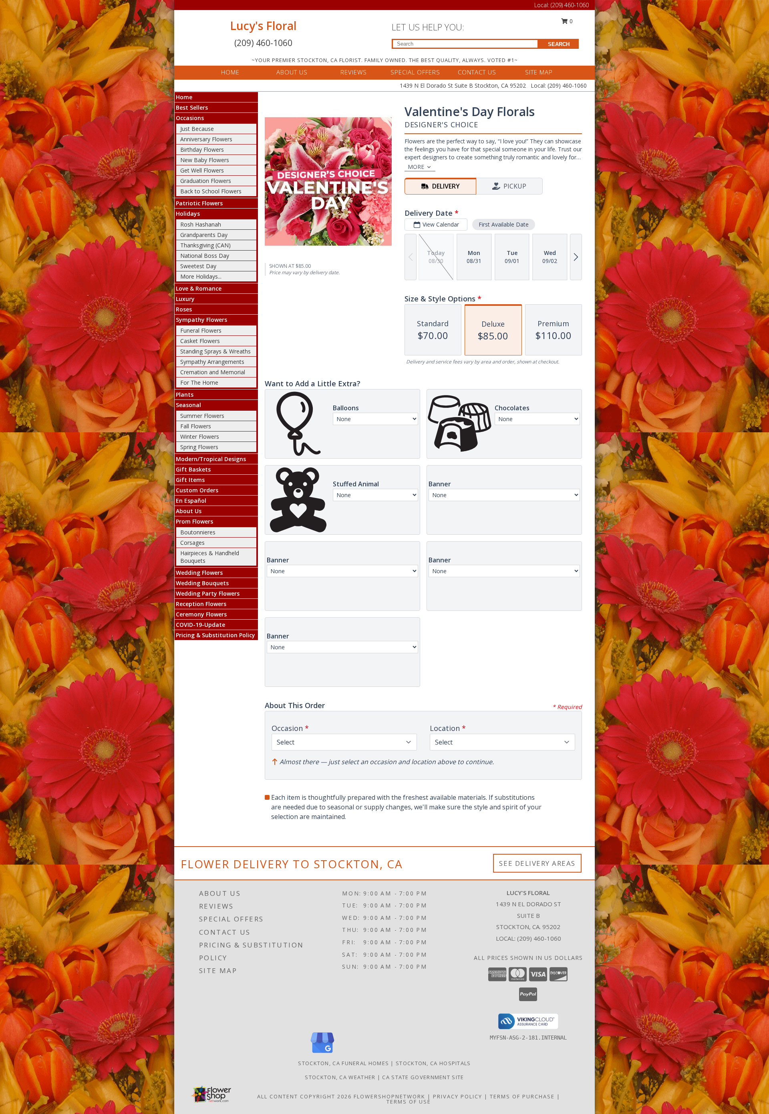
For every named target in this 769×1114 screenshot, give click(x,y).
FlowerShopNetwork (389, 1096)
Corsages (192, 542)
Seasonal (188, 405)
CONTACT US (477, 72)
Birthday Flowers (202, 149)
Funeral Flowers (200, 330)
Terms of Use (409, 1101)
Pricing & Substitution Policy (215, 635)
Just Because (197, 128)
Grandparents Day (203, 235)
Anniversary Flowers (206, 139)
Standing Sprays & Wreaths (215, 351)
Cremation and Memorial (212, 372)
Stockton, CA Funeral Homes (343, 1063)
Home (184, 97)
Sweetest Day (198, 266)
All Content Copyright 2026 (304, 1096)
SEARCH (559, 44)
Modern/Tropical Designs (211, 459)
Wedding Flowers (199, 572)
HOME (230, 72)
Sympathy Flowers (201, 319)
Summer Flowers (202, 416)
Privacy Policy (457, 1096)
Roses (184, 309)
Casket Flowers (200, 341)
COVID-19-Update (200, 624)
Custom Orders (197, 490)
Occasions (190, 118)
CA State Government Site (423, 1077)
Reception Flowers (201, 604)
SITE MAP (539, 72)
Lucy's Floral (263, 25)
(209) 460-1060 (570, 5)
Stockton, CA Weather (340, 1077)
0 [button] (570, 21)
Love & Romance (198, 288)
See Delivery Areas (537, 863)
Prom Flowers (194, 521)
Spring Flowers (199, 447)
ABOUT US (292, 72)
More (416, 167)
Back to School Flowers (211, 191)
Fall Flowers (195, 426)
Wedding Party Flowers (208, 593)
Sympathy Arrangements (212, 361)
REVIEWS (353, 72)
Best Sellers (192, 107)
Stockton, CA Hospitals (433, 1063)
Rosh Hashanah (200, 224)
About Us (188, 511)
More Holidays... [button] (200, 276)
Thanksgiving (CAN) (205, 245)
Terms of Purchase (522, 1096)
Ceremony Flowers (201, 614)
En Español (191, 500)
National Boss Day (204, 255)
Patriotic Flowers (199, 203)
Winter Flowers (199, 436)
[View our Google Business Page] (322, 1053)
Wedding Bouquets (202, 583)
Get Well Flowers (202, 170)
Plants (184, 394)
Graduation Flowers (205, 181)
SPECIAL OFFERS (415, 72)
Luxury (185, 299)
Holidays (188, 213)
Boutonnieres (197, 532)
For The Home (199, 382)
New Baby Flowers (204, 160)
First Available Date (504, 224)
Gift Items (190, 480)
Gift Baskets (193, 469)
